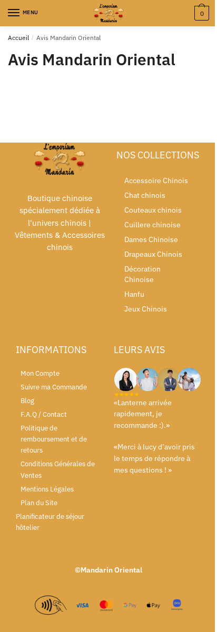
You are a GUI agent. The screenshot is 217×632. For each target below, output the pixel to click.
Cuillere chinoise (152, 224)
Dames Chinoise (151, 239)
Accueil (18, 38)
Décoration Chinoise (142, 274)
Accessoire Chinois (156, 180)
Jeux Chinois (145, 309)
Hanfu (134, 294)
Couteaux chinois (153, 210)
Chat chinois (144, 195)
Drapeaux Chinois (153, 254)
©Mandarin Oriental (108, 570)
